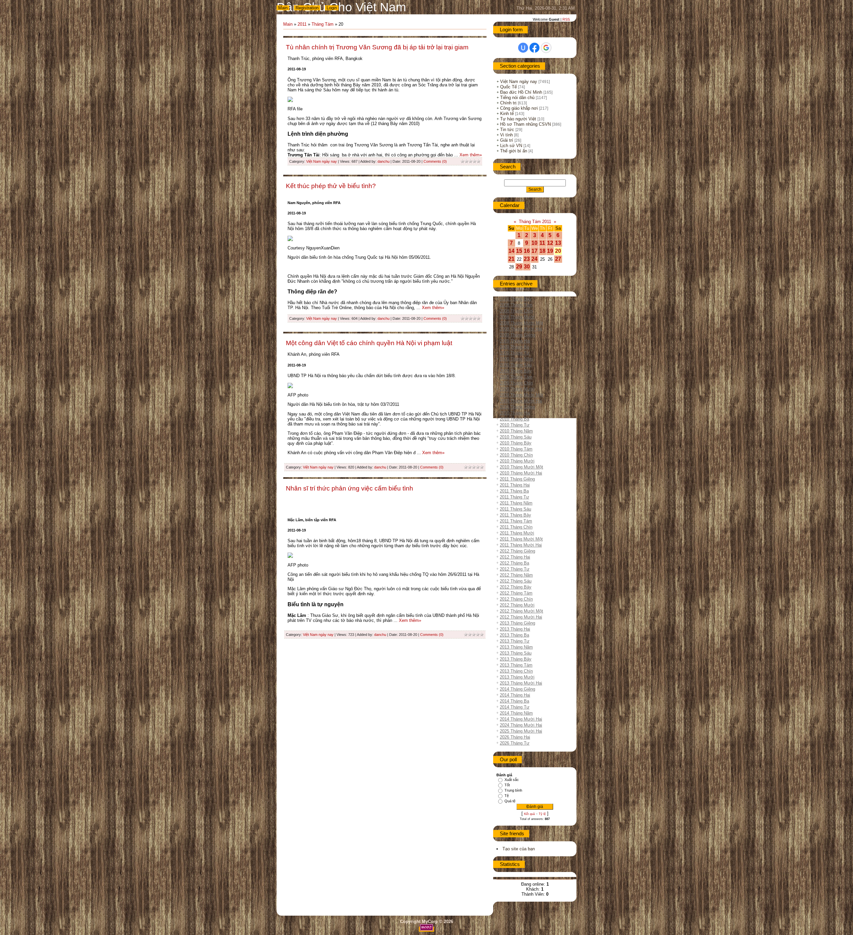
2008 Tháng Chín (516, 310)
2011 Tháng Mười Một (521, 539)
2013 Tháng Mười (517, 677)
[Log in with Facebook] (534, 48)
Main (283, 7)
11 (542, 243)
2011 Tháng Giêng (517, 479)
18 (542, 251)
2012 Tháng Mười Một (521, 611)
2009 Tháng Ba (514, 346)
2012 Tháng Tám (516, 593)
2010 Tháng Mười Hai (521, 473)
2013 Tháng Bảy (515, 659)
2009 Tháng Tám (516, 376)
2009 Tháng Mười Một (521, 394)
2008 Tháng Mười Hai (521, 328)
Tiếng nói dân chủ (517, 97)
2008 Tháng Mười (517, 316)
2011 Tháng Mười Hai (521, 545)
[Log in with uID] (523, 48)
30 (527, 266)
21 (511, 259)
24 (534, 259)
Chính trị (508, 102)
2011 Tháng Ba (514, 491)
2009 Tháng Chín (516, 382)
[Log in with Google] (546, 47)
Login (332, 7)
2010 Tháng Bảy (515, 442)
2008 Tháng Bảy (515, 298)
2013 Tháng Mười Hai (521, 683)
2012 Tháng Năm (516, 575)
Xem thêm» (470, 154)
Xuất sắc (511, 780)
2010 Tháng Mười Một (521, 467)
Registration (307, 7)
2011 (302, 24)
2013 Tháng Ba (514, 635)
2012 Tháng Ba (514, 563)
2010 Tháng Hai (515, 412)
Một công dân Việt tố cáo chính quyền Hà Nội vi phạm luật (369, 342)
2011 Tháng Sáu (515, 509)
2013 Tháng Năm (516, 647)
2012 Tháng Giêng (517, 551)
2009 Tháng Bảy (515, 370)
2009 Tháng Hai (515, 340)
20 (558, 251)
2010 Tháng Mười (517, 460)
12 (550, 243)
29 (519, 266)
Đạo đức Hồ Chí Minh (521, 92)
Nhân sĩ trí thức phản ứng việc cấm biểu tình (349, 488)
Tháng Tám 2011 (535, 221)
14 (511, 251)
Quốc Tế (508, 86)
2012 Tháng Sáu (515, 581)
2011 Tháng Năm (516, 503)
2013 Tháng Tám (516, 665)
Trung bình (513, 790)
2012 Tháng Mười (517, 605)
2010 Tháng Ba (514, 418)
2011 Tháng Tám (516, 521)
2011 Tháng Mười (517, 533)
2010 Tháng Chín (516, 454)
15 (519, 251)
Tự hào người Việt (518, 118)
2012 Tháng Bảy (515, 587)
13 (558, 243)
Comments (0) (435, 161)
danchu (384, 161)
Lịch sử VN (511, 145)
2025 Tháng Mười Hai (521, 731)
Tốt (507, 785)
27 (558, 259)
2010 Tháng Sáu (515, 436)
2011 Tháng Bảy (515, 515)
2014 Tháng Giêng (517, 689)
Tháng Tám (323, 24)
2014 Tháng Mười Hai (521, 719)
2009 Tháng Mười (517, 388)
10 (534, 243)
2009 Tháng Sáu (515, 364)
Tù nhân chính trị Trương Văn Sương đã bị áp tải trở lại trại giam (377, 47)
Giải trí (506, 140)
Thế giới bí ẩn (513, 150)
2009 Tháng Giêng (517, 334)
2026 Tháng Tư (514, 743)
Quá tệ (509, 801)
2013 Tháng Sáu (515, 653)
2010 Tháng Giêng (517, 406)
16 (527, 251)
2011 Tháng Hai (515, 485)
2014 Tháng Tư (514, 707)
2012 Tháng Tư (514, 569)
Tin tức (507, 129)
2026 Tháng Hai (515, 737)
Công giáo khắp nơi (519, 108)
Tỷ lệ (542, 814)
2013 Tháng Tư (514, 641)
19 (550, 251)
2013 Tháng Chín (516, 671)
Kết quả (529, 814)
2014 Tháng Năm (516, 713)
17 (534, 251)
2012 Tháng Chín (516, 599)
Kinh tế (507, 113)
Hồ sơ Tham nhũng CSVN (525, 124)
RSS (566, 19)
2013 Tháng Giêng (517, 623)
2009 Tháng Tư (514, 352)
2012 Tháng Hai (515, 557)
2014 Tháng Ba (514, 701)
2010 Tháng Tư (514, 424)
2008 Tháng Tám (516, 304)
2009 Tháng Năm (516, 358)
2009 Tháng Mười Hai (521, 400)
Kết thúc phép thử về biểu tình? (331, 185)
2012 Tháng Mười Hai (521, 617)
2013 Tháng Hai (515, 629)
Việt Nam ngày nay (321, 161)
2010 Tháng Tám (516, 448)
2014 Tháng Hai (515, 695)
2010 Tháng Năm (516, 430)
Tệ (506, 796)
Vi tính (506, 134)
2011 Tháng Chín (516, 527)
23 (527, 259)
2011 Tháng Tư (514, 497)
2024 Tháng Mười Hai (521, 725)
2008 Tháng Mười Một (521, 322)
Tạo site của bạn (518, 848)
